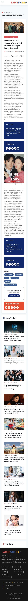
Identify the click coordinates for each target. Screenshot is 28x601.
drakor (6, 278)
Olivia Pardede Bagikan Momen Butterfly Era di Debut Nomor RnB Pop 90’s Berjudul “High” (14, 411)
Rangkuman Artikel (14, 295)
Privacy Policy (18, 582)
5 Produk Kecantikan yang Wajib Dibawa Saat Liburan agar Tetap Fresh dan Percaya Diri (14, 459)
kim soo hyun (15, 278)
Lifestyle (8, 12)
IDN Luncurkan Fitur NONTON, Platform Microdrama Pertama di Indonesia (14, 248)
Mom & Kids (18, 572)
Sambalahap (6, 577)
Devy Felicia (7, 334)
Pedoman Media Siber (12, 585)
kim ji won (7, 281)
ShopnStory (18, 574)
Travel (4, 574)
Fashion (21, 330)
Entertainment (19, 379)
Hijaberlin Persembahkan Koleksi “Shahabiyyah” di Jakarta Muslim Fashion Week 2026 (14, 338)
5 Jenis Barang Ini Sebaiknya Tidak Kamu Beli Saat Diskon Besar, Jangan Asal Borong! (13, 435)
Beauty (21, 452)
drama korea (19, 274)
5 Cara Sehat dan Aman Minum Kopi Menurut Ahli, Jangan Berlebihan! (13, 508)
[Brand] (19, 2)
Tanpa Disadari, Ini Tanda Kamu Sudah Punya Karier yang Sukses (14, 362)
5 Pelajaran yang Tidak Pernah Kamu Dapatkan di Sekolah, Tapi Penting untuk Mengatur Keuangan (14, 484)
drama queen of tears (10, 284)
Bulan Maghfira (10, 51)
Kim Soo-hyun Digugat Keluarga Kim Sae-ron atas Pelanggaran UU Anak (13, 132)
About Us (8, 582)
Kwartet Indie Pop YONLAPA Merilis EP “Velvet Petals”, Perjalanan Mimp (12, 387)
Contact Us (9, 588)
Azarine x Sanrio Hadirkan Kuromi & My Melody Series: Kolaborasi (12, 532)
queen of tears (8, 274)
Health (4, 572)
